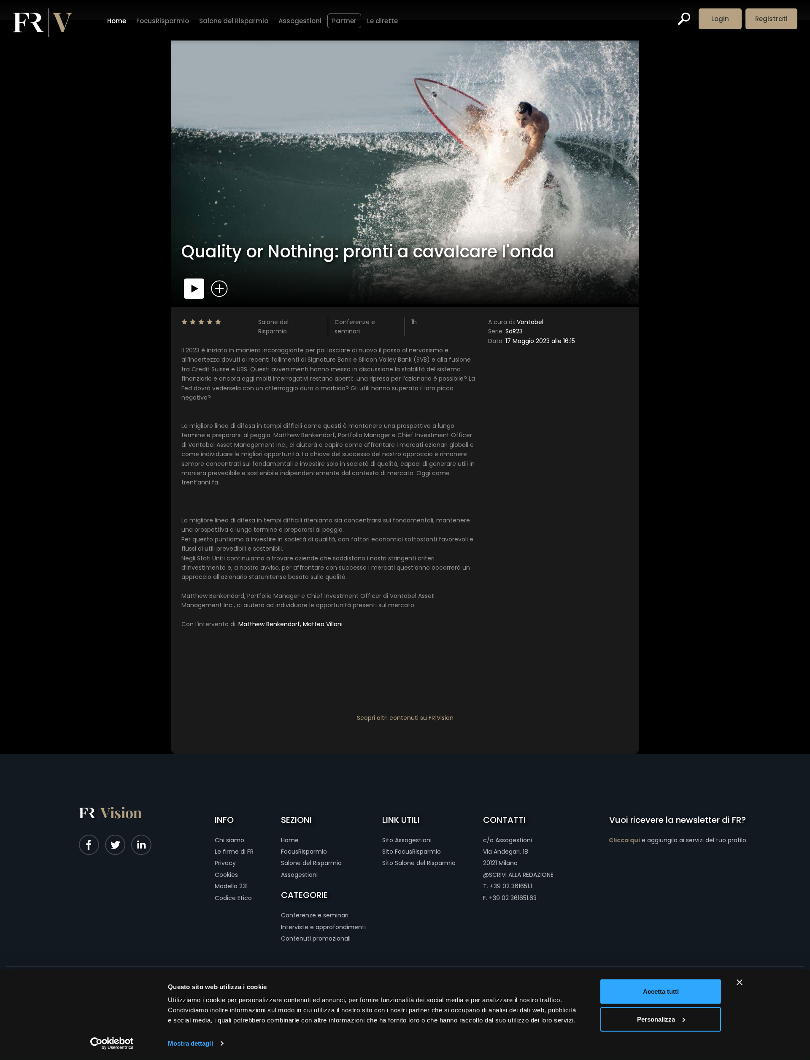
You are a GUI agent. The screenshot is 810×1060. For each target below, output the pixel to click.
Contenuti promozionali (316, 938)
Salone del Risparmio (233, 20)
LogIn (720, 18)
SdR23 (505, 331)
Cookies (226, 875)
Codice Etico (233, 898)
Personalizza (656, 1018)
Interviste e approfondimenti (323, 927)
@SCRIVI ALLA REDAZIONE (518, 875)
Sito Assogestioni (407, 840)
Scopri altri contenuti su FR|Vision (405, 718)
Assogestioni (299, 20)
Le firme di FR (234, 851)
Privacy (225, 863)
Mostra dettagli (190, 1043)
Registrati (771, 18)
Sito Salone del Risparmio (419, 863)
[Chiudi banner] (739, 982)
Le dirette (382, 20)
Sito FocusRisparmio (411, 851)
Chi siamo (229, 840)
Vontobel (515, 322)
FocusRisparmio (162, 20)
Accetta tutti (661, 991)
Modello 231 (231, 886)
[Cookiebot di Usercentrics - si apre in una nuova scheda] (112, 1043)
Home (116, 20)
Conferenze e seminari (314, 915)
